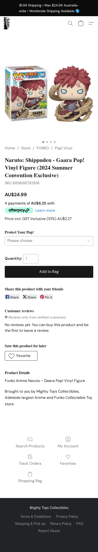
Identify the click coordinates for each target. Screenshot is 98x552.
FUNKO (43, 148)
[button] (7, 23)
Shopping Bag (30, 480)
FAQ (79, 524)
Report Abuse (49, 531)
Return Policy (60, 524)
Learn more (45, 210)
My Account (68, 446)
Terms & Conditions (35, 517)
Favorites (68, 463)
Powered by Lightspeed (49, 539)
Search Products (30, 446)
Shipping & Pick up (30, 524)
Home (10, 148)
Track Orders (30, 463)
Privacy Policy (67, 517)
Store (25, 148)
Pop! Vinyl (63, 148)
